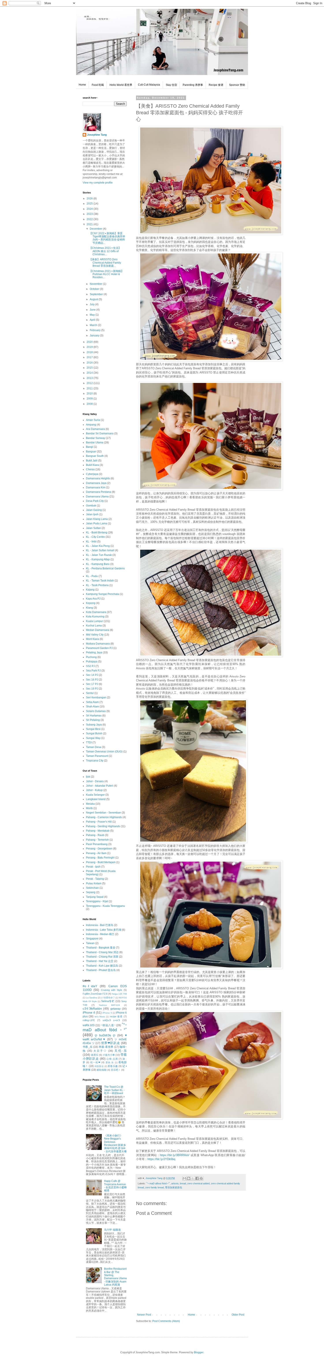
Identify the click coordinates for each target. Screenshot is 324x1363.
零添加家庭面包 (173, 1187)
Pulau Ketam (93, 883)
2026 (90, 198)
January (95, 335)
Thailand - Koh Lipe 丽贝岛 (102, 965)
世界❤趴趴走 (110, 1043)
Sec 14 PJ (92, 675)
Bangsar (91, 451)
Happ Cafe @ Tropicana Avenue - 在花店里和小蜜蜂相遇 (115, 1185)
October (95, 289)
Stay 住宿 (171, 84)
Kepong (90, 603)
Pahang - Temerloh (97, 839)
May (92, 314)
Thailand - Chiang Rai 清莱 (102, 956)
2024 (90, 208)
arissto (175, 1183)
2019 (90, 347)
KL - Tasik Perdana (97, 585)
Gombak (91, 505)
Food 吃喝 (98, 84)
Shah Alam (92, 706)
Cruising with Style (111, 990)
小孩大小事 (109, 1055)
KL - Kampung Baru (98, 564)
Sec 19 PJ (92, 688)
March (94, 325)
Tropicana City (94, 760)
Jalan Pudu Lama (96, 523)
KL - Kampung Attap (98, 559)
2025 (90, 203)
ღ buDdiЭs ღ (105, 1035)
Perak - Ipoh (93, 866)
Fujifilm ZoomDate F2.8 (95, 993)
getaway (115, 1008)
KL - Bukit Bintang (96, 532)
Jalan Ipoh (92, 514)
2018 (90, 352)
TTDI (89, 742)
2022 (90, 219)
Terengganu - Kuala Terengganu (105, 905)
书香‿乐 (88, 1046)
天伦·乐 (120, 1050)
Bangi (89, 446)
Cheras (90, 469)
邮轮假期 (101, 1070)
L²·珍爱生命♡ (108, 997)
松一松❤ (95, 1062)
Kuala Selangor (95, 794)
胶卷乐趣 (113, 1066)
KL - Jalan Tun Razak (99, 555)
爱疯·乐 (110, 1062)
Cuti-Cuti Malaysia (149, 84)
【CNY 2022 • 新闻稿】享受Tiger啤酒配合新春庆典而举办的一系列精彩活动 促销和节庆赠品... (107, 238)
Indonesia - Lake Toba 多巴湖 (103, 929)
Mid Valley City (95, 634)
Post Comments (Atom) (166, 1321)
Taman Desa (93, 747)
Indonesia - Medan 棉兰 (100, 934)
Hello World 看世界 (121, 84)
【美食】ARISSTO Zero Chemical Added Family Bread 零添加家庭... (105, 262)
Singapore (92, 938)
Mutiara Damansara (98, 643)
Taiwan (90, 943)
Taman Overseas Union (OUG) (104, 751)
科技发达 (99, 1066)
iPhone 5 (107, 1013)
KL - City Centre (95, 536)
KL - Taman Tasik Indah (100, 580)
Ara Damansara (95, 429)
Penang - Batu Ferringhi (100, 857)
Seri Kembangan (96, 697)
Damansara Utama (97, 496)
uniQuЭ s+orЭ (111, 1020)
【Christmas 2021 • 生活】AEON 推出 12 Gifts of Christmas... (105, 251)
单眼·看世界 (106, 1046)
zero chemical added (198, 1183)
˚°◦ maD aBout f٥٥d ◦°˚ (158, 1183)
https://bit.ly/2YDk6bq (161, 1159)
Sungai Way (93, 738)
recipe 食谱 (116, 1016)
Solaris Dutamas (96, 711)
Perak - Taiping (95, 878)
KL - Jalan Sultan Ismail (100, 550)
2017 (90, 357)
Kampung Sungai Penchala (102, 594)
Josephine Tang (97, 134)
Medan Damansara (97, 630)
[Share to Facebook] (197, 1178)
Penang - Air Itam (96, 853)
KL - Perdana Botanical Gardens (105, 568)
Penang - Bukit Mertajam (100, 862)
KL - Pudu (92, 576)
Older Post (238, 1314)
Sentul (90, 693)
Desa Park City (95, 500)
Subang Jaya (94, 724)
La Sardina (91, 997)
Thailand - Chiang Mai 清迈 (102, 952)
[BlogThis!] (188, 1178)
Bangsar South (95, 455)
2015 (90, 367)
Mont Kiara (92, 639)
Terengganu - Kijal (97, 901)
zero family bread (154, 1187)
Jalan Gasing (94, 510)
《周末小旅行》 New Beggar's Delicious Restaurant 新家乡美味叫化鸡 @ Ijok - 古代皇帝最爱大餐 (115, 1143)
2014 (90, 372)
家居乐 (94, 1055)
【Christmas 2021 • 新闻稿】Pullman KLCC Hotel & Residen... (106, 274)
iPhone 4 (89, 1012)
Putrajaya (91, 661)
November (96, 283)
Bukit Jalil (91, 460)
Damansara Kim (95, 487)
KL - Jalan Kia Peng (98, 545)
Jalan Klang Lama (97, 519)
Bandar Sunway (95, 438)
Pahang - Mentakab (98, 830)
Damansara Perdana (98, 491)
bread (183, 1183)
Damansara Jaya (96, 483)
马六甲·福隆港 (112, 1229)
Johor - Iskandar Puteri (99, 785)
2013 (90, 378)
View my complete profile (98, 182)
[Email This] (184, 1178)
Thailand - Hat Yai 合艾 (99, 961)
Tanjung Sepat (94, 896)
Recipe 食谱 (216, 84)
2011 (90, 388)
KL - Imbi (91, 541)
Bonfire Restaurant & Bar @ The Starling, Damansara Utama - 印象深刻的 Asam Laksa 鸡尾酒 (115, 1276)
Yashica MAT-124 (109, 1005)
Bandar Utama (94, 442)
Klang (89, 607)
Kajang (90, 589)
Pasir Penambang (97, 844)
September (97, 294)
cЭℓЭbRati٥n (92, 1008)
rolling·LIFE (89, 1020)
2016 (90, 362)
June (93, 309)
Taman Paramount (97, 755)
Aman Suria (93, 420)
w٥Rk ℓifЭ (89, 1025)
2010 (90, 393)
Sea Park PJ (93, 670)
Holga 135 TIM (119, 994)
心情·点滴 (112, 1058)
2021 (90, 224)
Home (82, 84)
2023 (90, 214)
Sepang (90, 892)
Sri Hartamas (94, 715)
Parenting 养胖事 (193, 84)
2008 (90, 403)
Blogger (198, 1352)
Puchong (91, 657)
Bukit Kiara (92, 465)
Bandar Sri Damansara (100, 433)
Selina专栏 (108, 1001)
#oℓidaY (90, 986)
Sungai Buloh (94, 733)
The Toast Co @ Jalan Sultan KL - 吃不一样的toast (114, 1090)
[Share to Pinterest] (201, 1178)
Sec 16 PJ (92, 679)
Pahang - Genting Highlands (103, 826)
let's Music (100, 1016)
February (95, 330)
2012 (90, 383)
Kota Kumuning (95, 616)
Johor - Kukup (94, 790)
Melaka (90, 803)
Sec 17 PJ (92, 684)
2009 (90, 398)
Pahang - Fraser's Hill (99, 821)
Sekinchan (92, 887)
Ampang (91, 424)
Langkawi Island (96, 799)
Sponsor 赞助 (237, 84)
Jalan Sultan (93, 528)
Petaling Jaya (94, 652)
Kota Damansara (96, 612)
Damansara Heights (98, 478)
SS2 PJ (90, 666)
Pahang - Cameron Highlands (104, 817)
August (94, 299)
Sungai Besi (93, 729)
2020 (90, 341)
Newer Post (144, 1314)
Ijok (88, 776)
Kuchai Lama (94, 625)
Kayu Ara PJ (93, 598)
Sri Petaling (93, 720)
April (93, 319)
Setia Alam (92, 702)
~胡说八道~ (108, 1025)
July (92, 304)
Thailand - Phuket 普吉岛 (101, 970)
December (96, 228)
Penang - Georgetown (99, 848)
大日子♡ (100, 1050)
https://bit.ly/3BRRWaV (175, 1155)
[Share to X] (193, 1178)
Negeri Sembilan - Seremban (103, 812)
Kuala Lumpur (94, 621)
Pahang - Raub (95, 835)
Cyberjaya (92, 474)
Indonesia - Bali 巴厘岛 (99, 925)
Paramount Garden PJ (99, 648)
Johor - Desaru (95, 781)
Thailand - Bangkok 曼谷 (100, 947)
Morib (89, 808)
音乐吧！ (116, 1070)
